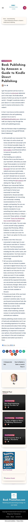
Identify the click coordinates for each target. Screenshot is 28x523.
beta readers (8, 150)
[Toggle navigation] (3, 8)
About (12, 517)
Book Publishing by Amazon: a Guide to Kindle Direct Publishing (13, 73)
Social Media (19, 418)
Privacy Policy (19, 520)
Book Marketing (6, 61)
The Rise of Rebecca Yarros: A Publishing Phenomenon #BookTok (14, 422)
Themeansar (17, 514)
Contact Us (18, 517)
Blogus (9, 514)
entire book (14, 93)
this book (6, 169)
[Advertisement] (14, 44)
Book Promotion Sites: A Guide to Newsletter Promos (13, 439)
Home (7, 517)
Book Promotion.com (14, 500)
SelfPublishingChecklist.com (10, 119)
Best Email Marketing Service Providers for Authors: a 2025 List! (12, 405)
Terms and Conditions (10, 520)
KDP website (19, 180)
